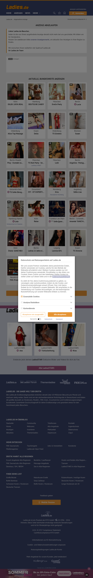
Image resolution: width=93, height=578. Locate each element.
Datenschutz (48, 319)
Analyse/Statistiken (31, 302)
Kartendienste (29, 308)
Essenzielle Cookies (31, 297)
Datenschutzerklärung (61, 277)
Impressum (59, 319)
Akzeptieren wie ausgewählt (33, 314)
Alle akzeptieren (60, 314)
